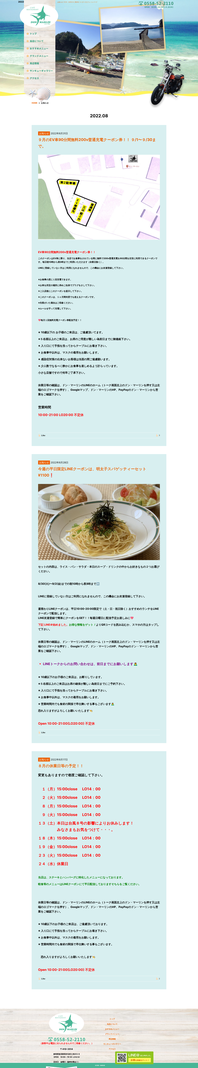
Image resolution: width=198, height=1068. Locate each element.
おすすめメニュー (112, 1029)
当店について (112, 1024)
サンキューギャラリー (112, 1044)
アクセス (112, 1049)
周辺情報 (112, 1039)
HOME (34, 103)
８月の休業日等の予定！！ (61, 766)
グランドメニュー (112, 1034)
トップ (112, 1019)
